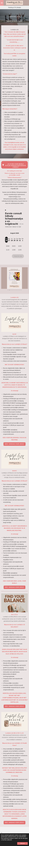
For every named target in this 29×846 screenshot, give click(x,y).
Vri (11, 238)
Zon (17, 238)
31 (20, 240)
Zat (14, 238)
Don (9, 238)
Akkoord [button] (22, 843)
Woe (6, 238)
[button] (26, 268)
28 (12, 240)
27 (9, 240)
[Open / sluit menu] (2, 3)
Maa (20, 238)
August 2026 (14, 233)
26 (6, 240)
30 (17, 240)
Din (22, 238)
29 (14, 240)
